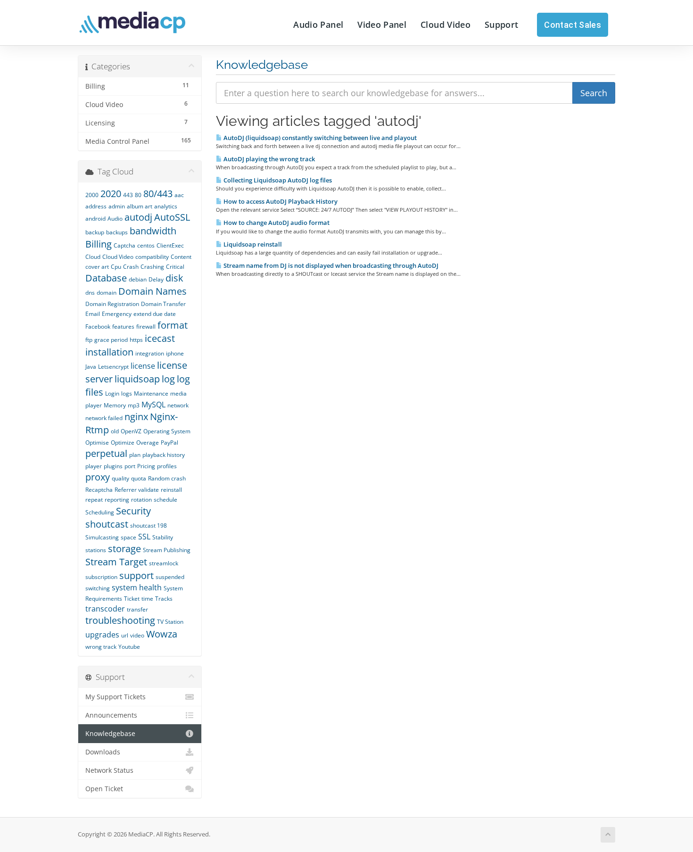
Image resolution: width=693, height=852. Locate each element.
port (129, 466)
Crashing (152, 267)
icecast (160, 338)
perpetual (106, 453)
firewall (146, 327)
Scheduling (99, 512)
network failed (104, 418)
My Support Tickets (115, 697)
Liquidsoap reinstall (252, 244)
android (95, 219)
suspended (170, 577)
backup (94, 232)
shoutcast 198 (148, 525)
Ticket (132, 599)
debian (138, 279)
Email (92, 314)
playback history (163, 455)
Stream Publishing (166, 550)
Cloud (92, 257)
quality (120, 478)
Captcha (124, 245)
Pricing (146, 466)
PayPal (169, 442)
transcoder (105, 609)
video (137, 635)
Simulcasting (102, 537)
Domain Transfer (163, 304)
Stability (162, 537)
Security (133, 511)
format (172, 325)
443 (128, 195)
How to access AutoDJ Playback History (280, 201)
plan (134, 455)
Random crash (167, 478)
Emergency (117, 314)
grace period (111, 340)
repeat (94, 500)
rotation (141, 500)
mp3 (134, 405)
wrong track (100, 647)
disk (174, 278)
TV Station (170, 622)
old (115, 431)
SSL (144, 536)
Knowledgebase (110, 733)
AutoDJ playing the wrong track (268, 159)
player (93, 466)
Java (90, 367)
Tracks (164, 599)
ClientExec (170, 245)
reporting (117, 500)
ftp (88, 340)
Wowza (161, 634)
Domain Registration (112, 304)
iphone (175, 353)
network (178, 405)
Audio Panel (318, 24)
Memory (115, 405)
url (124, 635)
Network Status (109, 770)
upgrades (102, 634)
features (123, 327)
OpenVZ (131, 431)
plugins (113, 466)
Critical (175, 267)
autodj (138, 217)
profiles (167, 466)
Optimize (122, 442)
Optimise (97, 442)
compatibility (152, 257)
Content (181, 257)
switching (97, 588)
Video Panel (381, 24)
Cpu (116, 267)
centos (146, 245)
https (136, 340)
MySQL (153, 404)
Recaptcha (99, 490)
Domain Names (152, 291)
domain (106, 293)
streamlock (163, 563)
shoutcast (106, 524)
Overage (147, 442)
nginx (136, 416)
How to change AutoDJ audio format (276, 222)
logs (126, 393)
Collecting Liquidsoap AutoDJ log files (277, 180)
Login (112, 393)
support (136, 575)
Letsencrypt (113, 367)
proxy (97, 477)
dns (90, 293)
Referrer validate (137, 490)
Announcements (111, 715)
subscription (101, 577)
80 (138, 195)
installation (109, 352)
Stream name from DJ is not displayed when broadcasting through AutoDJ (330, 265)
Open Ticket (104, 789)
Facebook (97, 327)
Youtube (129, 647)
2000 (92, 195)
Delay (156, 279)
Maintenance (151, 393)
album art (139, 206)
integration (149, 353)
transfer (137, 609)
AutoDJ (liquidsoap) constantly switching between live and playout (319, 137)
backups (117, 232)
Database (106, 278)
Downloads (102, 752)
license (143, 366)
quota (138, 478)
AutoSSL (172, 217)
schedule (165, 500)
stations (95, 550)
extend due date (154, 314)
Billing (98, 244)
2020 (110, 193)
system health (137, 587)
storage (124, 548)
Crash (131, 267)
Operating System (166, 431)
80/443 (158, 193)
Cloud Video (445, 24)
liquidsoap (137, 378)
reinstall (171, 490)
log (168, 378)
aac (179, 195)
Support (501, 24)
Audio (115, 219)
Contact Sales (572, 25)
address (96, 206)
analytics (165, 206)
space (128, 537)
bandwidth (153, 230)
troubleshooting (120, 620)
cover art (97, 267)
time (147, 599)
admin (116, 206)
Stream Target (116, 561)
